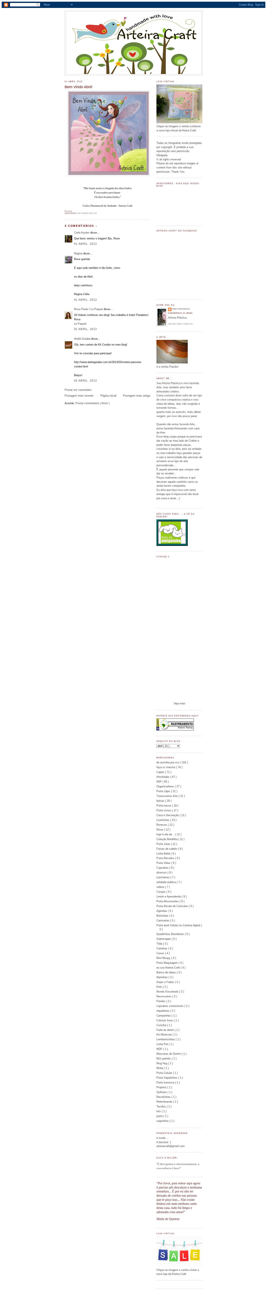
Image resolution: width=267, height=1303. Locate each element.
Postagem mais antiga (136, 395)
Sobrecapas (164, 938)
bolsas (160, 800)
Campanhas (164, 1015)
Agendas (162, 910)
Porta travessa (165, 1082)
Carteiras (162, 948)
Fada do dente (165, 1030)
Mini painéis (164, 1058)
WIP (159, 781)
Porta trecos (164, 805)
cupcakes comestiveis (170, 1006)
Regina (78, 253)
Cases (160, 953)
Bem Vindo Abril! (78, 87)
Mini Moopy (163, 958)
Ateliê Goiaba (82, 338)
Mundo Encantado (167, 991)
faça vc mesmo (166, 767)
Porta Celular (164, 1072)
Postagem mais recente (79, 395)
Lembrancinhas (166, 1039)
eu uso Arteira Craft (168, 967)
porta (159, 1116)
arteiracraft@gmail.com (170, 1146)
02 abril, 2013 (85, 329)
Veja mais (179, 703)
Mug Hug (162, 1063)
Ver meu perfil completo (180, 324)
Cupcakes (162, 867)
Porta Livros (164, 810)
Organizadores (165, 786)
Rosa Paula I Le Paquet (89, 309)
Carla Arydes (82, 232)
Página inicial (108, 395)
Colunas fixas (165, 1020)
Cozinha (161, 1025)
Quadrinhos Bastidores (170, 934)
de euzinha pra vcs (87, 213)
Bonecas (162, 824)
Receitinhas (163, 1096)
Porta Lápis (163, 791)
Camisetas (163, 920)
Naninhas (162, 977)
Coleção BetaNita (167, 839)
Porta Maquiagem (167, 962)
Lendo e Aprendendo (169, 896)
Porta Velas (163, 862)
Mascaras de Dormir (169, 1053)
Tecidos (161, 1106)
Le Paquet (80, 323)
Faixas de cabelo (167, 848)
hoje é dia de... (165, 834)
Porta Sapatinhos (167, 1077)
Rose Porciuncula (181, 309)
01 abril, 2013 (85, 243)
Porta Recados (165, 858)
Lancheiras (163, 877)
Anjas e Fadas (165, 982)
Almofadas (163, 776)
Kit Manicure (164, 1034)
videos (160, 886)
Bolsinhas (162, 915)
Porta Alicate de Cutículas (172, 906)
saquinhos (163, 1120)
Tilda (159, 943)
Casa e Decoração (168, 815)
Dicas (160, 829)
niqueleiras (163, 1010)
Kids (159, 986)
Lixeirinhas (163, 820)
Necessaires (164, 996)
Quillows (162, 1092)
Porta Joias (163, 844)
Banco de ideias (166, 972)
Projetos (161, 1087)
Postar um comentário (78, 389)
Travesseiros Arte (167, 796)
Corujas (161, 891)
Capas (160, 772)
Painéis (161, 1001)
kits (159, 1111)
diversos (162, 872)
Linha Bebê (163, 853)
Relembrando (164, 1101)
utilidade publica (166, 882)
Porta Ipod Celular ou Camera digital (178, 925)
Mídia (160, 1068)
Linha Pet (162, 1044)
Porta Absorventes (168, 901)
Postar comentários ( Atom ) (93, 403)
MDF (159, 1048)
